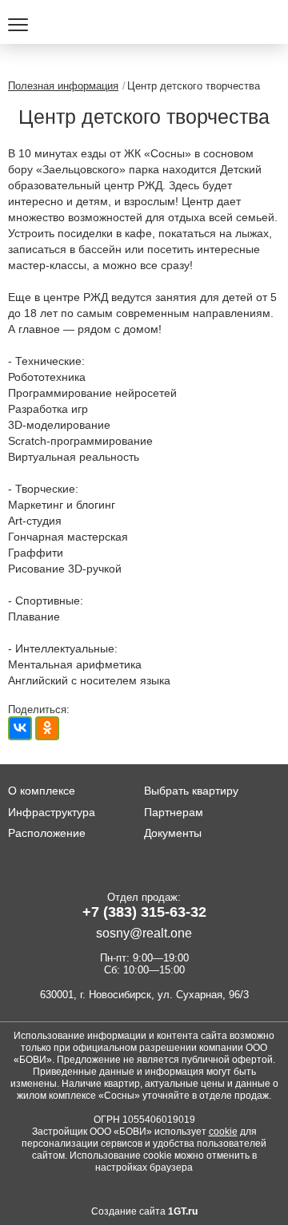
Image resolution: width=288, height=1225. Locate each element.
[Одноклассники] (47, 728)
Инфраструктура (51, 812)
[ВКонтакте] (20, 728)
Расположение (47, 833)
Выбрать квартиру (191, 790)
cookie (223, 1131)
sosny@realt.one (144, 933)
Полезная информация (63, 86)
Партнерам (173, 812)
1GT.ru (183, 1211)
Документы (173, 833)
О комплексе (41, 790)
